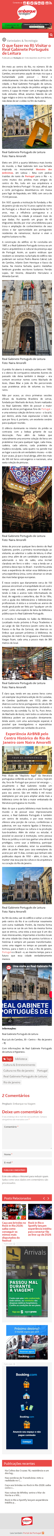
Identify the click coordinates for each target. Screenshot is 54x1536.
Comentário (11, 1126)
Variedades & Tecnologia (22, 41)
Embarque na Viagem (24, 1103)
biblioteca (21, 1059)
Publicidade (8, 1244)
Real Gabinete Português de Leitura (25, 1076)
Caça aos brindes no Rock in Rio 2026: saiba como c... (28, 1486)
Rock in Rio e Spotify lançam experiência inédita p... (26, 1501)
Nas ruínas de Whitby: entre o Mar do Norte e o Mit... (25, 1494)
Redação (17, 58)
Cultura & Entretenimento (19, 1065)
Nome (8, 1154)
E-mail (8, 1162)
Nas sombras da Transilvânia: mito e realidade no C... (24, 1479)
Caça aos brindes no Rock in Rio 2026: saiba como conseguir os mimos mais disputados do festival (14, 1231)
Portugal (29, 176)
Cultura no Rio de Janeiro (18, 1070)
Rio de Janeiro (11, 1082)
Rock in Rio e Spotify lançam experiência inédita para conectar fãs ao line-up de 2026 (39, 1228)
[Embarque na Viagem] (27, 18)
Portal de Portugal (32, 1533)
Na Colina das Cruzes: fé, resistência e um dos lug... (27, 1472)
